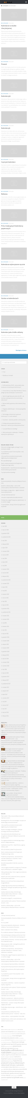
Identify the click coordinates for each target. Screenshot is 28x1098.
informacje (15, 1048)
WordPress (10, 1093)
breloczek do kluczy (14, 1029)
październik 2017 (6, 683)
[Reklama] (14, 183)
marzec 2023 (5, 572)
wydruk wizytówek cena (14, 1077)
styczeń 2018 (6, 673)
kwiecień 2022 (6, 594)
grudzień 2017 (6, 676)
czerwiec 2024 (6, 551)
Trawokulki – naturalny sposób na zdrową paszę (14, 420)
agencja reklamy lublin (5, 1029)
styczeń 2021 (6, 633)
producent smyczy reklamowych (12, 1063)
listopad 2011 (6, 716)
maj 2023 (5, 565)
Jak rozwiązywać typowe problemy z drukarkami (12, 964)
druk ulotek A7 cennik (22, 1040)
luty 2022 (5, 601)
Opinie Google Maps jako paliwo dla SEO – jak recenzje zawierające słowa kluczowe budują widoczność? (12, 398)
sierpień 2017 (6, 691)
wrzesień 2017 (6, 687)
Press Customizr (21, 1093)
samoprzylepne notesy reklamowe (9, 1067)
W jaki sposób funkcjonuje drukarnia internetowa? (13, 966)
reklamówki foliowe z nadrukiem (12, 1065)
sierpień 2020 (6, 644)
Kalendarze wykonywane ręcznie (13, 264)
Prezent (4, 64)
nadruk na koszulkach (13, 1059)
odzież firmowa (10, 1061)
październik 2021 (6, 612)
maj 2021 (5, 623)
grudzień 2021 (6, 608)
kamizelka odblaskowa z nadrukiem (12, 1051)
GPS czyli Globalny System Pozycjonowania (11, 849)
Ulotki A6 (8, 1075)
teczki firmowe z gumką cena (9, 1073)
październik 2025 (6, 537)
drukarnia (10, 1031)
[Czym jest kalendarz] (14, 151)
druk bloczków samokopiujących (6, 1035)
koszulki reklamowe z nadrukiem (19, 1055)
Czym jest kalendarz (8, 162)
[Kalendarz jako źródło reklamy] (14, 321)
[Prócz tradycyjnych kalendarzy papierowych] (14, 215)
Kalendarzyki (6, 96)
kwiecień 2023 (6, 569)
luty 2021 (5, 630)
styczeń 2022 (6, 605)
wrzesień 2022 (6, 583)
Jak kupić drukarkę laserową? (8, 495)
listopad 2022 (6, 576)
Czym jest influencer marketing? (10, 429)
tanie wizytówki (19, 1069)
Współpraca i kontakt (8, 375)
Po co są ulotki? (5, 922)
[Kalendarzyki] (14, 85)
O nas (4, 372)
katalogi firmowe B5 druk (18, 1053)
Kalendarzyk (5, 128)
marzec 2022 (5, 598)
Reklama (4, 194)
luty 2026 (5, 526)
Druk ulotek (16, 1040)
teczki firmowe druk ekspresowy (15, 1071)
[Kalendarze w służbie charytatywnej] (14, 15)
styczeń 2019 (6, 658)
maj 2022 (5, 590)
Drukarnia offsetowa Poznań (19, 1031)
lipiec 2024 (5, 547)
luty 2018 (5, 669)
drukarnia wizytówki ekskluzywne (18, 1033)
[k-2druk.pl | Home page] (9, 2)
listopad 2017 (6, 680)
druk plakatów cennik (12, 1038)
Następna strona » (21, 350)
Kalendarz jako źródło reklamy (12, 332)
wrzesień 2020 (6, 640)
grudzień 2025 (6, 533)
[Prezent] (14, 53)
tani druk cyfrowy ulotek (9, 1069)
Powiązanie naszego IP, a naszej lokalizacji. (11, 898)
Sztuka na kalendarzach (9, 298)
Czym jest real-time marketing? (8, 472)
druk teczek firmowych (9, 1040)
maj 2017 (5, 701)
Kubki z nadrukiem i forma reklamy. (9, 929)
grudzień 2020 (6, 637)
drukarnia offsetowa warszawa (6, 1033)
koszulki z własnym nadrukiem (7, 1057)
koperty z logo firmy (6, 1055)
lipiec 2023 (5, 562)
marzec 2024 (5, 555)
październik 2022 (6, 580)
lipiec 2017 (5, 694)
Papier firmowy (17, 1061)
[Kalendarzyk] (14, 117)
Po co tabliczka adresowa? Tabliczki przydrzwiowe (13, 932)
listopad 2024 (6, 544)
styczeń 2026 (6, 530)
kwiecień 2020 (6, 648)
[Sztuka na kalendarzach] (14, 288)
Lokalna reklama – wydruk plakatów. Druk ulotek (12, 1016)
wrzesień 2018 (6, 662)
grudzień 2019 (6, 651)
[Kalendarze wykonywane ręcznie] (14, 254)
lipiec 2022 (5, 587)
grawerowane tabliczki (9, 1046)
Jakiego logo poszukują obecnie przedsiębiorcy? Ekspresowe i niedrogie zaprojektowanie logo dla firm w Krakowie (13, 887)
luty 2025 (5, 540)
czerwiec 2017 (6, 698)
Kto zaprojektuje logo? (6, 460)
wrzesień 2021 (6, 615)
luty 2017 (5, 708)
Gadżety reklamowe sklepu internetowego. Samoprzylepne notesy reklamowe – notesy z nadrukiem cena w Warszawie (11, 893)
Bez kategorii (4, 23)
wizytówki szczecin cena (14, 1075)
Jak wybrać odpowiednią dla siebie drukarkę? (12, 497)
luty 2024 (5, 558)
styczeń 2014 (6, 712)
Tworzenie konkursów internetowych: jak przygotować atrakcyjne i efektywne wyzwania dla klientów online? (13, 836)
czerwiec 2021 (6, 619)
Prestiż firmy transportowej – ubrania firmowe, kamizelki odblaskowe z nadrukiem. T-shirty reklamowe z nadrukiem (12, 858)
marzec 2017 (5, 705)
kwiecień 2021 (6, 626)
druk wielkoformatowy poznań (6, 1042)
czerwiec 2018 (6, 666)
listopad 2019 (6, 655)
